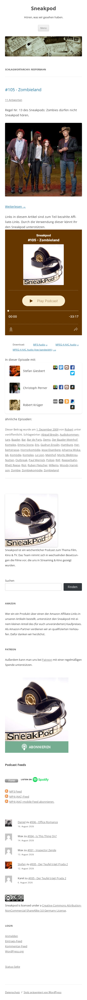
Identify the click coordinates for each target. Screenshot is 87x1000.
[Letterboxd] (54, 368)
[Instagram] (66, 368)
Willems (53, 465)
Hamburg (67, 445)
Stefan (22, 864)
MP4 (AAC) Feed (19, 796)
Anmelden (11, 936)
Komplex (28, 455)
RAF (58, 460)
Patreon (47, 660)
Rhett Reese (12, 465)
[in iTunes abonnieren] (11, 781)
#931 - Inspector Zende (41, 850)
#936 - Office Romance (44, 822)
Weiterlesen (15, 207)
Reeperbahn (69, 460)
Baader (15, 440)
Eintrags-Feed (13, 941)
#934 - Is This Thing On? (42, 836)
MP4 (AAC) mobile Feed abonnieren (31, 802)
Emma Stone (26, 445)
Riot (23, 465)
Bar (24, 440)
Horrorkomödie (30, 450)
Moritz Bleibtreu (67, 455)
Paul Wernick (37, 460)
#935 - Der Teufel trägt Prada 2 (49, 864)
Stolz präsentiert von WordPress (42, 992)
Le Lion (39, 455)
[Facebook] (72, 368)
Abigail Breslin (49, 434)
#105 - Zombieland (23, 89)
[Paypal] (72, 402)
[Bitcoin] (66, 402)
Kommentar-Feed (16, 946)
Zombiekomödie (32, 470)
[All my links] (54, 402)
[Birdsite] (72, 374)
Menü (43, 28)
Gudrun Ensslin (50, 445)
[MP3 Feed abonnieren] (6, 791)
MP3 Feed (15, 791)
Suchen (9, 580)
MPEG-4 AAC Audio (67, 344)
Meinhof (50, 455)
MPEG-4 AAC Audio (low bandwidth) (34, 349)
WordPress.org (14, 951)
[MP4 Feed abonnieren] (6, 796)
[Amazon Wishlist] (72, 388)
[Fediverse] (60, 368)
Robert (69, 429)
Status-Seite (12, 967)
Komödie (15, 455)
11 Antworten (13, 100)
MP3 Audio (40, 344)
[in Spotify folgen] (34, 781)
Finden (72, 587)
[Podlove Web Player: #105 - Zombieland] (43, 282)
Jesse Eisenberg (51, 450)
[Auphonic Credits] (60, 402)
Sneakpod (43, 8)
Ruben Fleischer (38, 465)
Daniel (22, 822)
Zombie (15, 470)
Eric (37, 445)
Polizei (50, 460)
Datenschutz (12, 992)
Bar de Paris (34, 440)
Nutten (9, 460)
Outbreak (21, 460)
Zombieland (51, 470)
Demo (47, 440)
